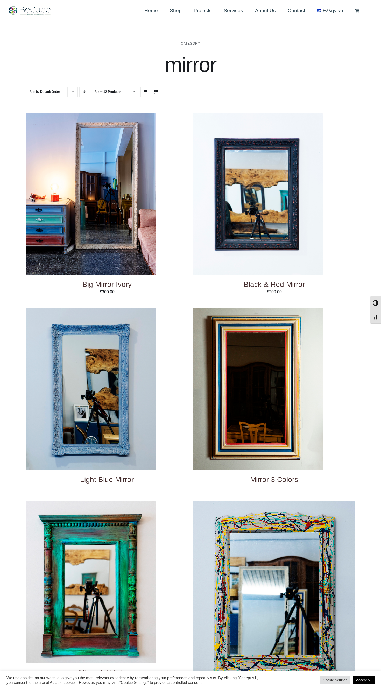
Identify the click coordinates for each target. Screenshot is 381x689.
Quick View (107, 194)
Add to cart (75, 194)
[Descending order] (84, 92)
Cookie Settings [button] (335, 680)
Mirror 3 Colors (274, 479)
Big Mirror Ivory (107, 284)
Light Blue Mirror (107, 479)
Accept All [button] (363, 680)
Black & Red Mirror (274, 284)
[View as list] (156, 92)
